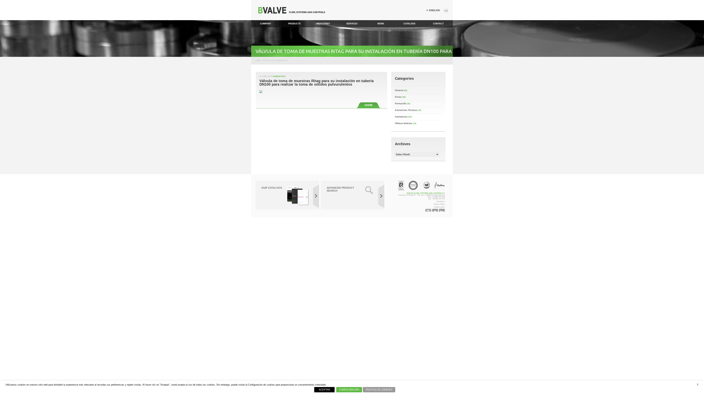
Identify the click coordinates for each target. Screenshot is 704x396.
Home (258, 61)
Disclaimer (441, 201)
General (399, 90)
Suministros (279, 76)
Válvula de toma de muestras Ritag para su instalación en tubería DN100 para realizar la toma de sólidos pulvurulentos (316, 83)
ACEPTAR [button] (324, 389)
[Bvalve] (291, 12)
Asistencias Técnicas (406, 110)
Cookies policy (439, 207)
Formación (400, 103)
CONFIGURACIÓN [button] (349, 389)
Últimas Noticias (403, 123)
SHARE (368, 105)
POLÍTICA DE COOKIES (379, 389)
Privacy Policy (439, 204)
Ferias (398, 97)
